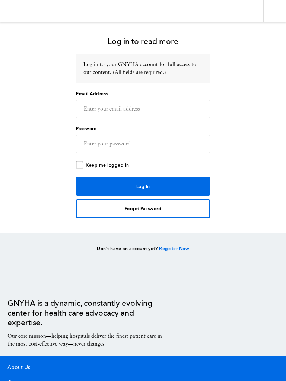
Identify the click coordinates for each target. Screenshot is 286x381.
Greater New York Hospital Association (27, 11)
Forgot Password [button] (143, 209)
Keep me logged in (107, 165)
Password (86, 129)
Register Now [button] (174, 249)
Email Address (92, 94)
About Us (18, 367)
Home (26, 282)
